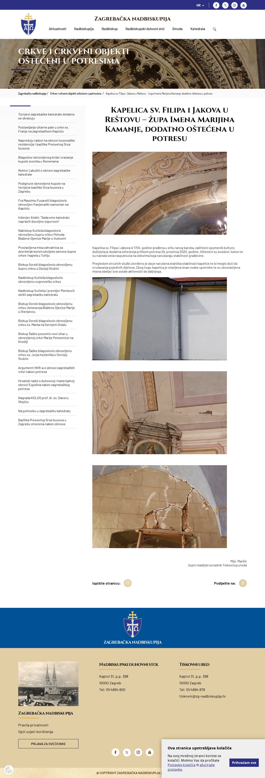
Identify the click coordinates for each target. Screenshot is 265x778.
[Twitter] (225, 5)
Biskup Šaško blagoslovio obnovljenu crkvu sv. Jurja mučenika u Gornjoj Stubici (45, 354)
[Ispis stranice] (128, 583)
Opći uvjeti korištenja (35, 731)
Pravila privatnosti (33, 725)
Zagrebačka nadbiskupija (132, 19)
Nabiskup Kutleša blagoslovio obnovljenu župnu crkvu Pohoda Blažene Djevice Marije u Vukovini (42, 234)
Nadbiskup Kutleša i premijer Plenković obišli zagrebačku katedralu (46, 292)
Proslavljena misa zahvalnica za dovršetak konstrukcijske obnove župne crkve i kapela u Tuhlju (47, 251)
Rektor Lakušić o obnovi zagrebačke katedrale (44, 172)
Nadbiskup (110, 29)
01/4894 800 (115, 689)
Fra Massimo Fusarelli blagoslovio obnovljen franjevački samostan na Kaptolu (43, 204)
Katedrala (197, 29)
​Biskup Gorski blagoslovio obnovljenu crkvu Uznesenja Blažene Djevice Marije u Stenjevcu (46, 307)
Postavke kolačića (181, 765)
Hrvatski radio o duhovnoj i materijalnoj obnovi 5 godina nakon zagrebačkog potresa (46, 385)
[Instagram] (234, 5)
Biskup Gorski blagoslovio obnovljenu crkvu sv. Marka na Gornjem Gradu (45, 322)
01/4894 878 (195, 689)
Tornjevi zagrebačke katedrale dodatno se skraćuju (46, 116)
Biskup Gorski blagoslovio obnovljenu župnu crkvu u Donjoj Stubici (45, 266)
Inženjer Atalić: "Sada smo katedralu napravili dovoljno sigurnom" (44, 219)
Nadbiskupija (84, 29)
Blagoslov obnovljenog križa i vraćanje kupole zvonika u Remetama (45, 159)
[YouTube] (150, 752)
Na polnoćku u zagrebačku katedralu (44, 411)
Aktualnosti (57, 29)
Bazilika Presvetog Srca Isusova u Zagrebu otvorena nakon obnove (42, 422)
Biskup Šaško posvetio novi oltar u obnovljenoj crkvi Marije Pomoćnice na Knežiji (45, 337)
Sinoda (177, 29)
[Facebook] (216, 5)
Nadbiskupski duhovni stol (144, 29)
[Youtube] (243, 5)
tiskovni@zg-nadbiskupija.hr (202, 696)
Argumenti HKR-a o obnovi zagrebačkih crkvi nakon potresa (46, 370)
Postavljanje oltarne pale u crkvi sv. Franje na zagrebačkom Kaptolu (43, 129)
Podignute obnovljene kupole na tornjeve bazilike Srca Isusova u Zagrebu (41, 187)
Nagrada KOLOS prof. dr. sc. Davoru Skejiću (43, 400)
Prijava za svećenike (48, 744)
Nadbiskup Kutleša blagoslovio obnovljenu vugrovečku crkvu (40, 279)
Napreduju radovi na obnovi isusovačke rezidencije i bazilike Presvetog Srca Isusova (46, 144)
